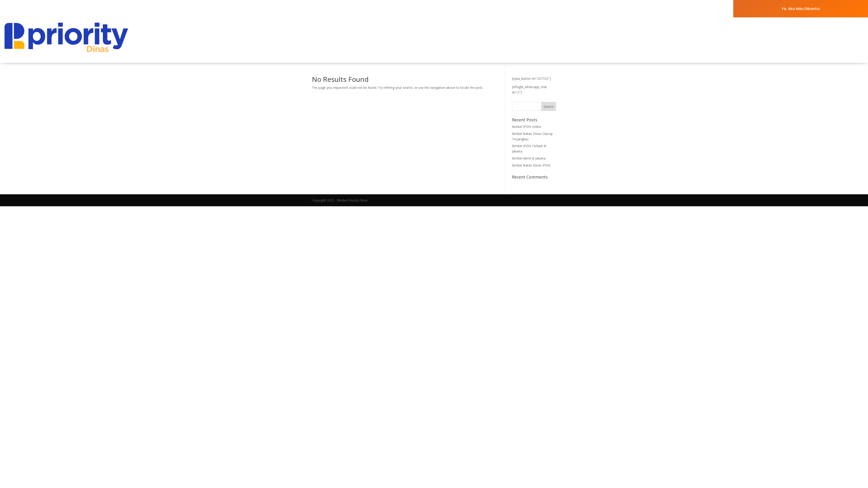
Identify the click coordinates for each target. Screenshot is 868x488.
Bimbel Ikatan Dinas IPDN (531, 165)
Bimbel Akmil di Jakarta (528, 158)
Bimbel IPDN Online (527, 126)
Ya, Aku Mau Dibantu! (800, 8)
